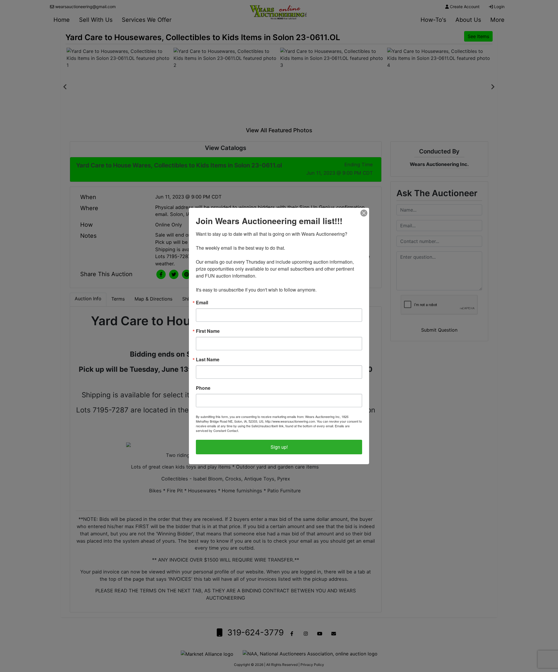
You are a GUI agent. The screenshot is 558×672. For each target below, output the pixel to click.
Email (202, 302)
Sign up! (279, 447)
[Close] (363, 213)
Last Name (207, 359)
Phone (203, 388)
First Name (208, 331)
